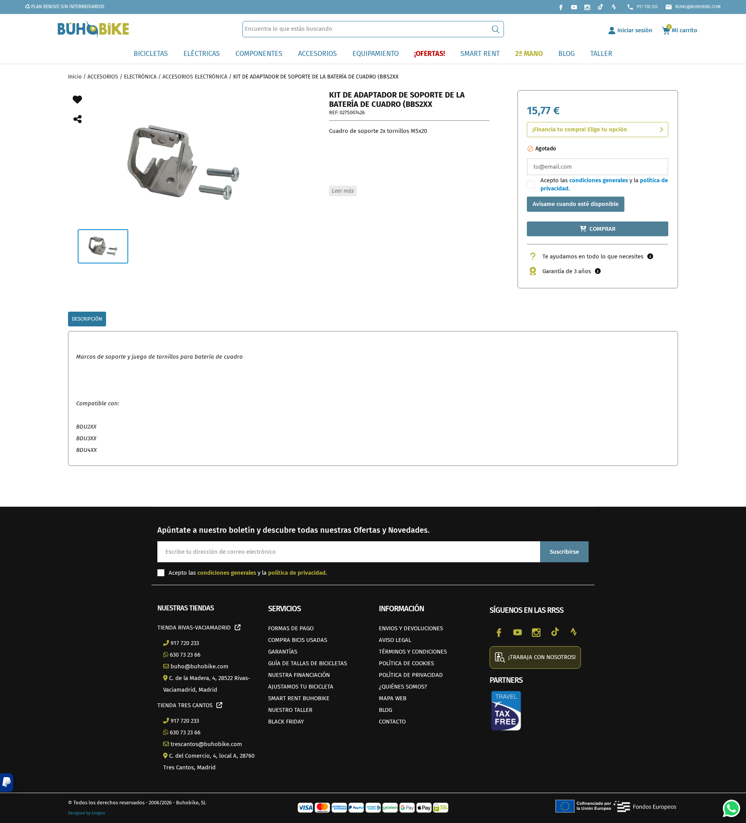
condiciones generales (598, 180)
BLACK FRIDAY (286, 721)
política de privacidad (297, 572)
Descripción (87, 319)
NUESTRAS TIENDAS (185, 608)
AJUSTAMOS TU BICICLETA (300, 686)
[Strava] (613, 7)
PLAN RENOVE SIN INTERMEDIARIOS (67, 6)
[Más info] (650, 257)
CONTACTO (392, 721)
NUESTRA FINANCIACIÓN (299, 674)
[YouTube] (574, 7)
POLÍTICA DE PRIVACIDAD (411, 674)
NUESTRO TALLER (290, 709)
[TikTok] (600, 7)
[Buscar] (496, 29)
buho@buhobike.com (693, 6)
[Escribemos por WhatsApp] (728, 805)
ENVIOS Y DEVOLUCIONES (411, 628)
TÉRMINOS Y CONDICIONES (413, 651)
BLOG (385, 709)
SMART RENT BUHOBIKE (298, 698)
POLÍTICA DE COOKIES (406, 663)
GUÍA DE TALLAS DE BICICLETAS (307, 663)
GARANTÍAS (282, 651)
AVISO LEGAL (395, 639)
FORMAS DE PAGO (291, 628)
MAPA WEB (392, 698)
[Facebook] (560, 7)
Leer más (343, 191)
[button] (6, 782)
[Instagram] (587, 7)
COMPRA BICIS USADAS (297, 639)
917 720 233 (642, 6)
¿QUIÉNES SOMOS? (403, 686)
